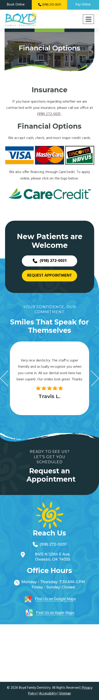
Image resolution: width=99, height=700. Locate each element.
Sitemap (65, 693)
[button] (88, 19)
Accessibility (48, 693)
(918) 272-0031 (49, 114)
